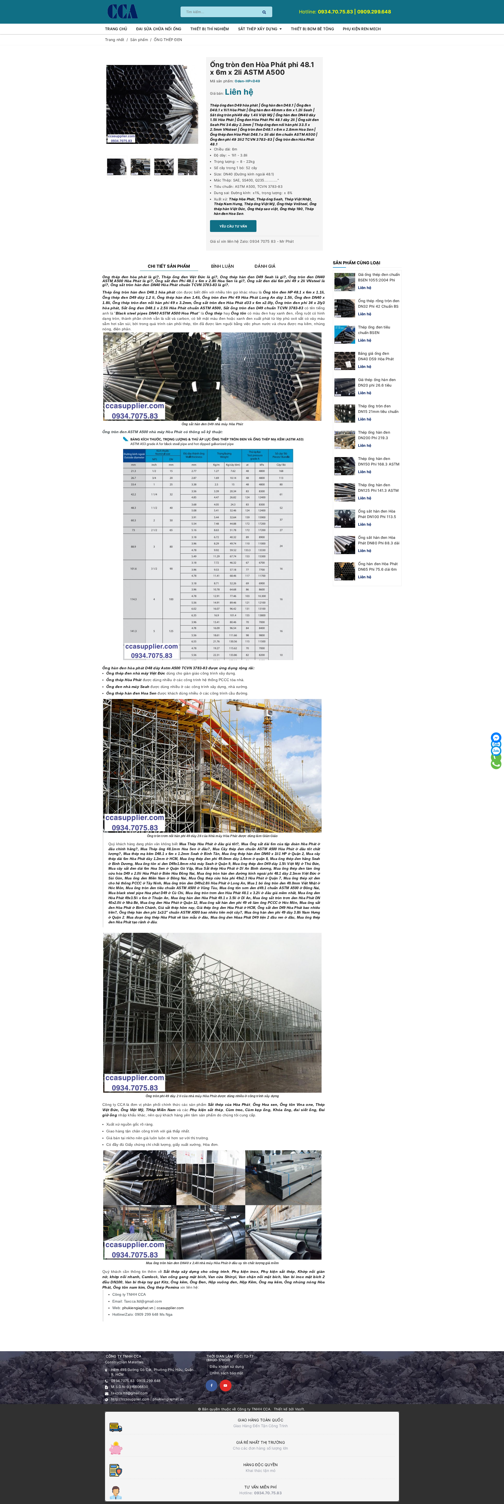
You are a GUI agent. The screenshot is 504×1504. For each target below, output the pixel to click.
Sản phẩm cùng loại (356, 262)
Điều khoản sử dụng (227, 1366)
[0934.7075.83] (496, 764)
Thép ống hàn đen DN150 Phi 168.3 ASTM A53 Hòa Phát (379, 464)
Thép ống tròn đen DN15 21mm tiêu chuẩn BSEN (378, 411)
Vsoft (299, 1409)
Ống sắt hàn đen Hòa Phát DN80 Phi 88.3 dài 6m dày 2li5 (379, 543)
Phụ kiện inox (245, 1271)
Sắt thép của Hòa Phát (229, 1104)
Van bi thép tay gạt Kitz (147, 1282)
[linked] (226, 1385)
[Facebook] (496, 737)
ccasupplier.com (170, 1308)
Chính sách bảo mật (226, 1373)
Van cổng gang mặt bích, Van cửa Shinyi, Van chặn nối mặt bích (220, 1277)
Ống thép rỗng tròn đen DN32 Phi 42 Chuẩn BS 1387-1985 (379, 306)
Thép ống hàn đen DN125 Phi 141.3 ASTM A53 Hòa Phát (378, 490)
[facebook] (211, 1385)
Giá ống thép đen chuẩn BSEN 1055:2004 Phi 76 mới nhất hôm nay (379, 280)
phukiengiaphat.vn (137, 1308)
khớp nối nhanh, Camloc (133, 1277)
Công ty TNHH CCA (253, 1409)
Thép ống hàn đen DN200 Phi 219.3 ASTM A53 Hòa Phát (376, 437)
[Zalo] (496, 751)
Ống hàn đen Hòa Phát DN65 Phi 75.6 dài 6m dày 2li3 (378, 569)
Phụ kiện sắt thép (278, 1271)
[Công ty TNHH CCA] (122, 11)
